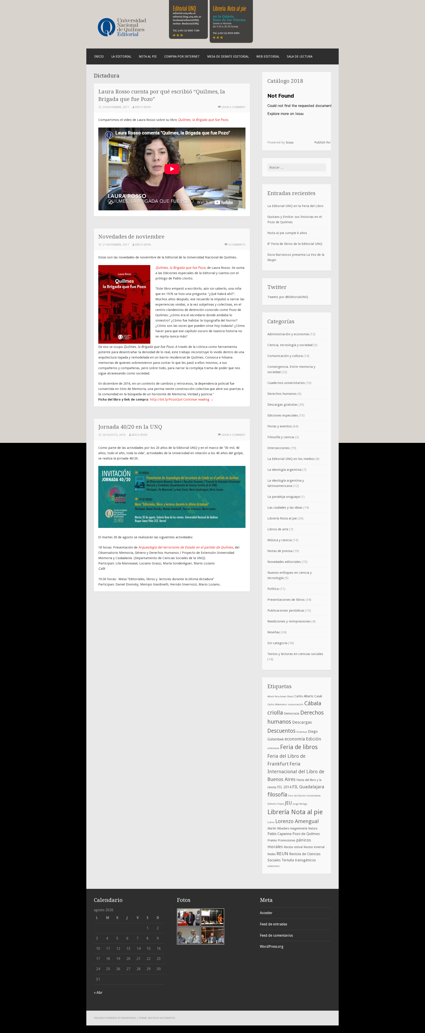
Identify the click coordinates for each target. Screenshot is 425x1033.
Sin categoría (277, 643)
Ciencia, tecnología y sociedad (290, 345)
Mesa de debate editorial (228, 56)
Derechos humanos (282, 394)
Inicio (99, 56)
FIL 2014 (284, 787)
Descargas (302, 722)
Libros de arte (277, 529)
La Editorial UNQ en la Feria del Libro (295, 206)
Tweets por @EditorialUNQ (287, 297)
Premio (272, 840)
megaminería (298, 828)
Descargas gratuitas (282, 405)
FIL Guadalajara (308, 786)
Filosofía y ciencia (280, 437)
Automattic (167, 1017)
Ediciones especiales (282, 415)
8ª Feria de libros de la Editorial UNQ (294, 244)
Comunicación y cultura (285, 356)
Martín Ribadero (278, 828)
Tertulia (288, 860)
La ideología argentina (284, 470)
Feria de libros (299, 747)
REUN (282, 853)
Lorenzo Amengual (297, 821)
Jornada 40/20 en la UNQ (130, 427)
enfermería (273, 748)
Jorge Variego (300, 803)
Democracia (291, 713)
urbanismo (273, 866)
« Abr (98, 992)
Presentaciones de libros (286, 600)
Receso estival (293, 847)
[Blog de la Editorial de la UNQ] (129, 38)
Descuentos (281, 731)
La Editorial (121, 56)
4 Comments (236, 244)
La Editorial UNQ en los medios (291, 459)
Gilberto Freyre (275, 803)
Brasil (290, 696)
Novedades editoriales (284, 562)
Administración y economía (288, 334)
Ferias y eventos (279, 426)
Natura (312, 828)
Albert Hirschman (276, 696)
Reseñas (273, 632)
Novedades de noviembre (131, 236)
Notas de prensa (279, 551)
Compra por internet (182, 56)
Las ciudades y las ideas (284, 508)
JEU (288, 803)
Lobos (270, 822)
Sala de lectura (299, 56)
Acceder (266, 913)
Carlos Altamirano (277, 704)
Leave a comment (233, 107)
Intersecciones (278, 448)
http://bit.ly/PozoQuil (166, 399)
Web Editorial (267, 56)
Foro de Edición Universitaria (304, 795)
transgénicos (305, 860)
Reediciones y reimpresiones (289, 621)
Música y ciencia (279, 540)
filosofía (277, 794)
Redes (271, 854)
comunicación (295, 704)
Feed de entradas (273, 924)
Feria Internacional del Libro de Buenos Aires (295, 771)
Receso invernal (314, 847)
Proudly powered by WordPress (115, 1017)
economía (295, 739)
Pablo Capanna (279, 834)
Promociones (286, 840)
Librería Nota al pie (282, 518)
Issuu (290, 142)
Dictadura (301, 732)
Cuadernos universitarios (286, 383)
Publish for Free (326, 142)
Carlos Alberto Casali (308, 696)
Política (273, 589)
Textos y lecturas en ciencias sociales (295, 654)
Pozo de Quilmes (306, 834)
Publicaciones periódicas (285, 610)
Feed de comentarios (276, 935)
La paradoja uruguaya (283, 497)
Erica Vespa (143, 107)
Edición (313, 739)
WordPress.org (271, 946)
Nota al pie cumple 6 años (287, 233)
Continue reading (198, 399)
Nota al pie (148, 56)
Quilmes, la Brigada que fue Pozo (203, 120)
